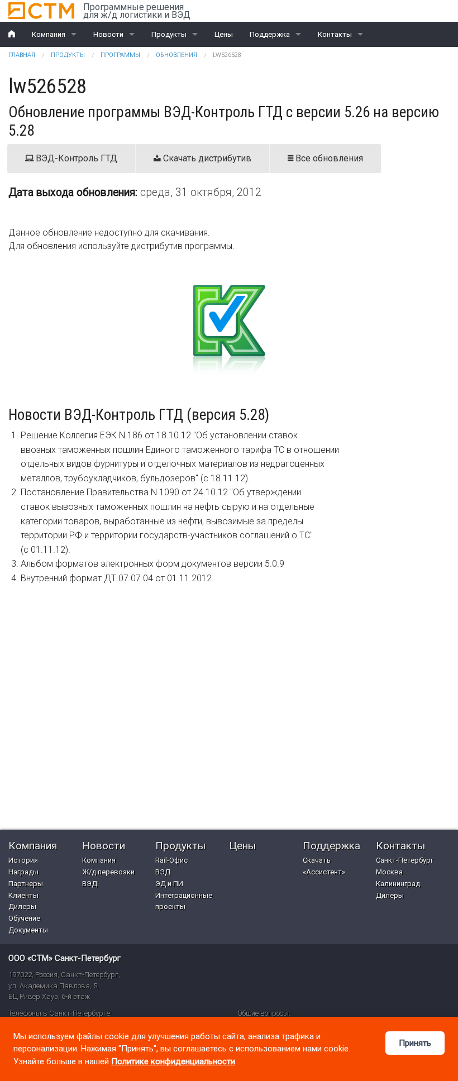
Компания (48, 34)
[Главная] (41, 10)
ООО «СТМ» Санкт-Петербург (64, 958)
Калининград (398, 883)
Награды (23, 872)
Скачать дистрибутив (206, 158)
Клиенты (23, 895)
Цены (223, 34)
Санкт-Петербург (404, 860)
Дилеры (22, 906)
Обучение (24, 918)
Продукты (169, 34)
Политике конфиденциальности (173, 1061)
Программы (120, 55)
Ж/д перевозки (108, 872)
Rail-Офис (171, 860)
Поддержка (270, 34)
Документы (28, 930)
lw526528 (227, 55)
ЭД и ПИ (169, 883)
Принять (415, 1043)
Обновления (176, 55)
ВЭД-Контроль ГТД (75, 158)
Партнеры (25, 883)
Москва (389, 872)
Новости (108, 34)
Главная (21, 55)
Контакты (335, 34)
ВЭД (89, 883)
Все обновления (328, 158)
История (23, 860)
